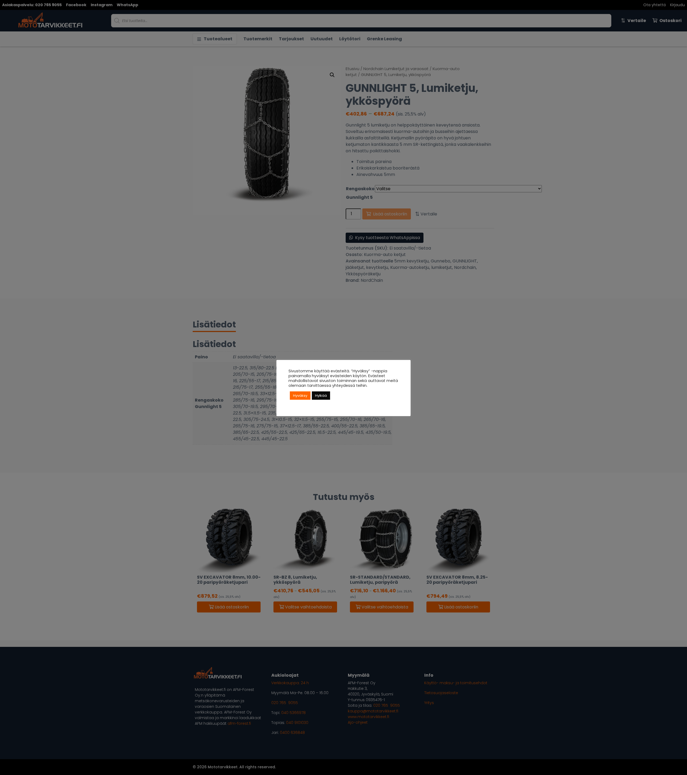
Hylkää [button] (321, 395)
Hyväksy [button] (300, 395)
